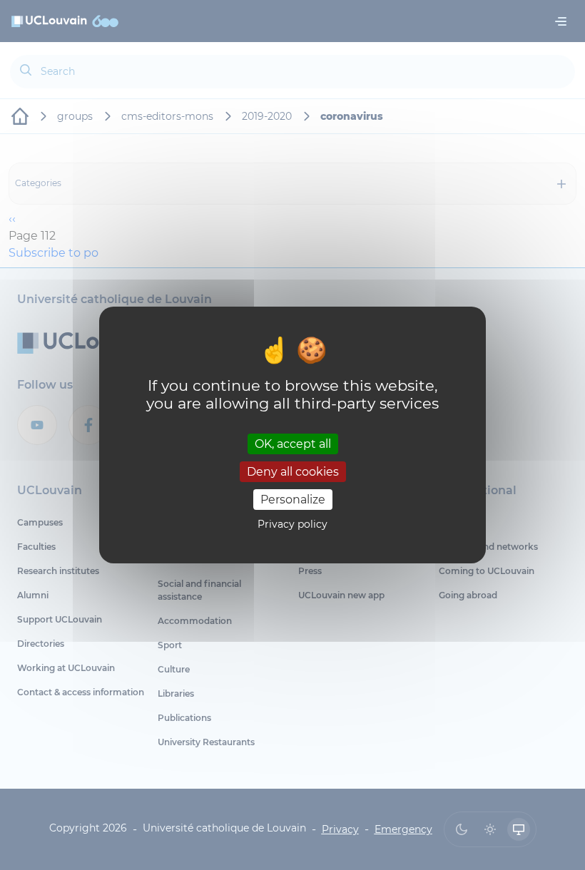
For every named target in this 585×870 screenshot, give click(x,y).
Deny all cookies (293, 471)
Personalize (292, 499)
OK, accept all (293, 443)
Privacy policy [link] (292, 524)
